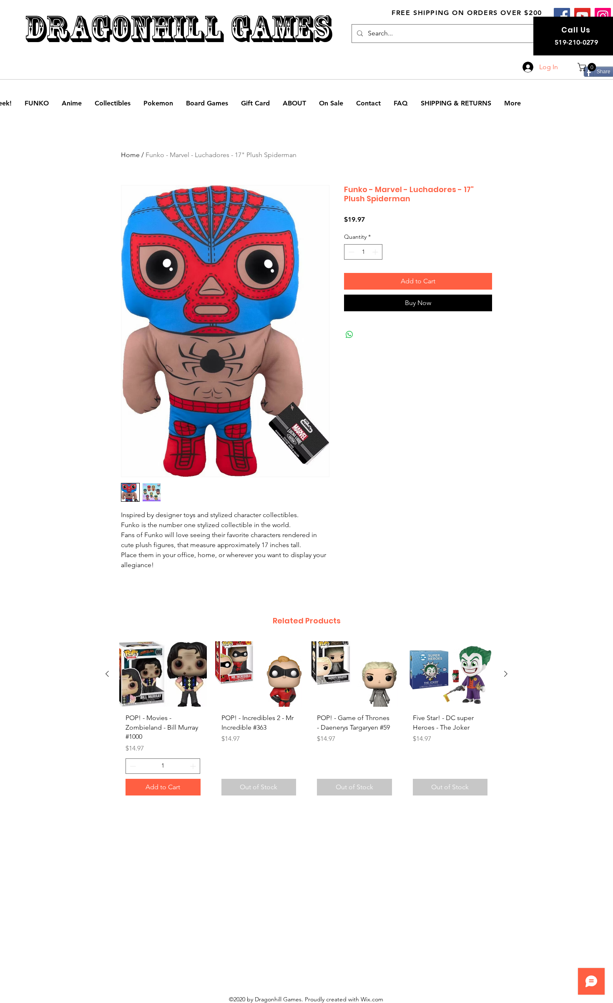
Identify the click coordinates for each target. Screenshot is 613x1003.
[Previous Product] (107, 674)
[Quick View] (163, 674)
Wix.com (372, 999)
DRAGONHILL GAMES (178, 28)
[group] (306, 721)
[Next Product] (506, 674)
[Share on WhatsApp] (349, 335)
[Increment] (376, 252)
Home (130, 155)
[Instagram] (603, 16)
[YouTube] (582, 16)
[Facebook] (562, 16)
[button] (588, 67)
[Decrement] (350, 252)
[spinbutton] (363, 252)
